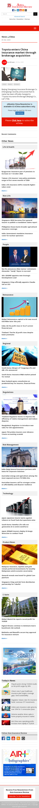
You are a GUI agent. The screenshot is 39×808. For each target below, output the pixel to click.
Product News (9, 542)
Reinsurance (8, 295)
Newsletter (20, 19)
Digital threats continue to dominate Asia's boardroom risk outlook (19, 627)
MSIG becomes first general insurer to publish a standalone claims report (19, 221)
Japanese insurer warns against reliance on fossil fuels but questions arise (18, 519)
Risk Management (11, 444)
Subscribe (12, 19)
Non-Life (7, 196)
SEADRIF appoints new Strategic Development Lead (16, 277)
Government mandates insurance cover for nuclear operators (17, 234)
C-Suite (6, 594)
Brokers (16, 84)
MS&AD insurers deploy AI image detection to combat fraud (17, 532)
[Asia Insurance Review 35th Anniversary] (19, 5)
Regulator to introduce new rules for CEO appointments (17, 426)
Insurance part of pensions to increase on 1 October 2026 (18, 172)
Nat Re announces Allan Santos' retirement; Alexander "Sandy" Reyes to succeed (19, 270)
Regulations (8, 392)
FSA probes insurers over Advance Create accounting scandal (17, 433)
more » (4, 191)
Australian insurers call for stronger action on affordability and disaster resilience (18, 483)
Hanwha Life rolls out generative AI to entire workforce (15, 526)
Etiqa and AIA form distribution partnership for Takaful (18, 583)
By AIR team (11, 62)
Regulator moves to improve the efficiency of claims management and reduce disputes (19, 419)
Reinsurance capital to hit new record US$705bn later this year (19, 320)
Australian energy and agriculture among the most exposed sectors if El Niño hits (19, 477)
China (4, 84)
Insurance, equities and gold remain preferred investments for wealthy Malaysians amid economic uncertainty (18, 569)
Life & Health (8, 147)
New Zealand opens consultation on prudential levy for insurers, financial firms (18, 382)
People (6, 244)
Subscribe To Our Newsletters (19, 796)
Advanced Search (19, 16)
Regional (7, 343)
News (4, 36)
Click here (16, 120)
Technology (8, 493)
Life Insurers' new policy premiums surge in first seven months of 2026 (19, 179)
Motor (10, 84)
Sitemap (27, 19)
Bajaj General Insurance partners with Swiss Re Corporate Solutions (19, 470)
